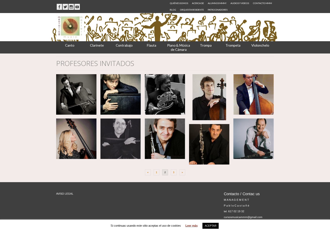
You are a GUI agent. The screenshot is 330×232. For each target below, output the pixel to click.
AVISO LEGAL (64, 193)
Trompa (206, 45)
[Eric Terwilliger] (165, 94)
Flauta (151, 45)
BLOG (173, 9)
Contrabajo (124, 45)
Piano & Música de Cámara (178, 47)
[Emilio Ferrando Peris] (209, 144)
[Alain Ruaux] (120, 138)
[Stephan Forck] (209, 97)
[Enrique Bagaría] (120, 94)
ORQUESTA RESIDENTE (192, 9)
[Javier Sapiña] (253, 94)
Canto (69, 45)
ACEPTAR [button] (210, 225)
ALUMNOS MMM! (217, 3)
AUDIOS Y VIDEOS (240, 3)
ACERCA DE (198, 3)
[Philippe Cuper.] (253, 138)
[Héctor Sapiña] (76, 94)
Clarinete (97, 45)
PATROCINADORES (217, 9)
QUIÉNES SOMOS (179, 3)
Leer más (191, 225)
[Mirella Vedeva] (76, 138)
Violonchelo (260, 45)
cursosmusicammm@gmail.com (243, 217)
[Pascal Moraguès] (165, 138)
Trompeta (233, 45)
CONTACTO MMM (262, 3)
